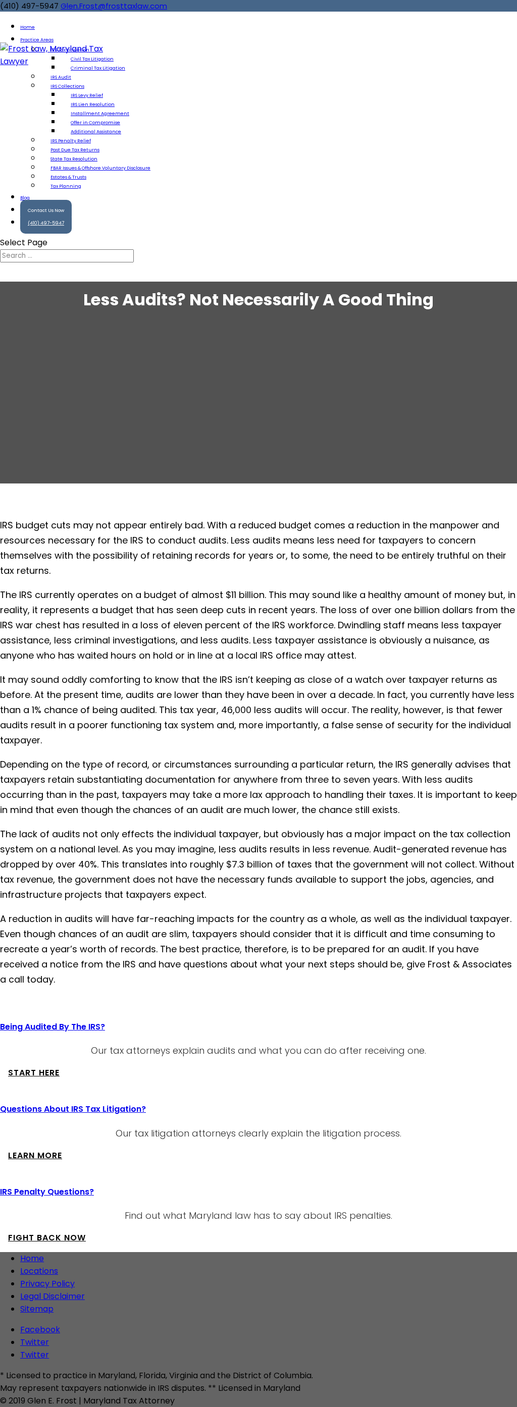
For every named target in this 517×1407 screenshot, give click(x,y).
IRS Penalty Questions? (47, 1192)
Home (32, 1258)
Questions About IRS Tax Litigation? (73, 1109)
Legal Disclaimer (52, 1296)
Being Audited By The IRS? (52, 1027)
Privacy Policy (47, 1283)
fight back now (47, 1237)
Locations (39, 1271)
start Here (34, 1072)
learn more (35, 1155)
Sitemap (37, 1309)
